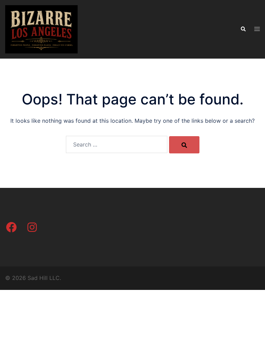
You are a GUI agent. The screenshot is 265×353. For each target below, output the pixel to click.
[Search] (184, 144)
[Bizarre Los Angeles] (41, 28)
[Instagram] (32, 227)
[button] (243, 29)
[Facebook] (11, 227)
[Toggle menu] (257, 29)
